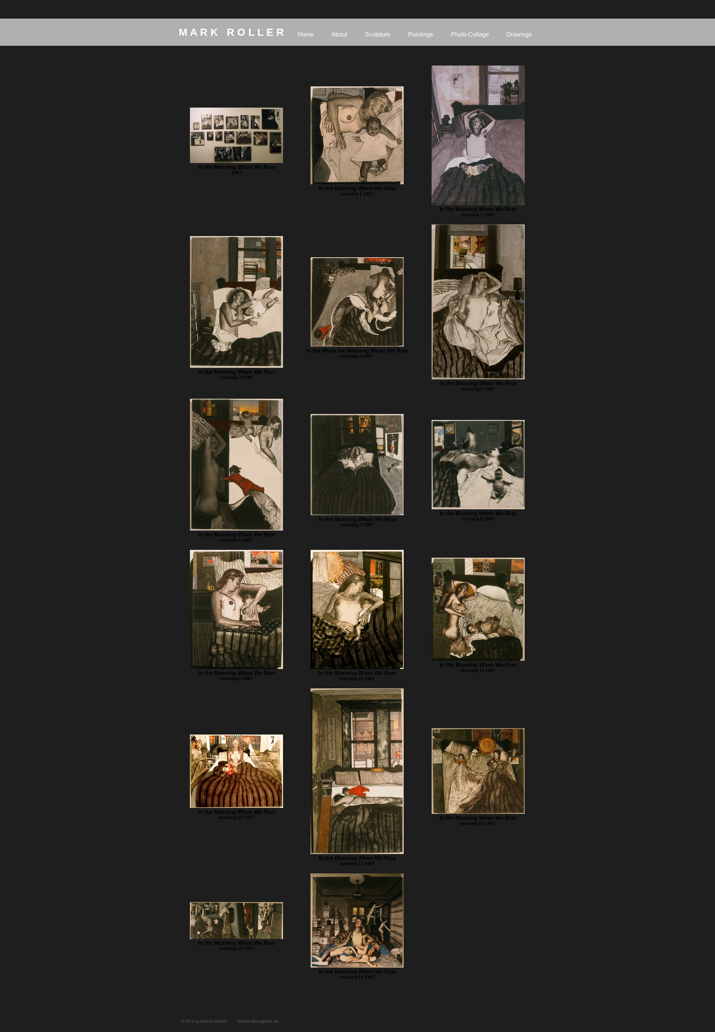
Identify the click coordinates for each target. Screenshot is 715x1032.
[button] (377, 34)
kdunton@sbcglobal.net (258, 1021)
